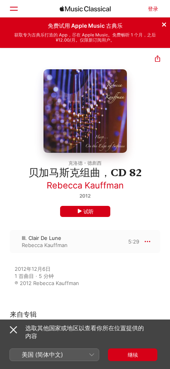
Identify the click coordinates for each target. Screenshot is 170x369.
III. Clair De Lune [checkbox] (41, 238)
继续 (133, 355)
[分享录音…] (157, 59)
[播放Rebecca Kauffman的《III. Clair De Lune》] (5, 241)
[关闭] (164, 23)
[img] (85, 8)
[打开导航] (13, 8)
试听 (88, 211)
